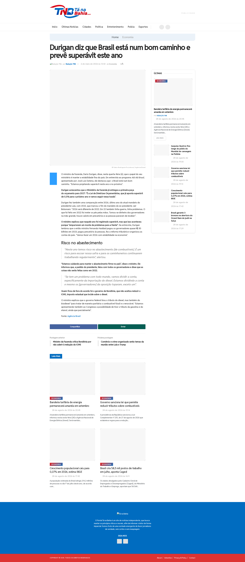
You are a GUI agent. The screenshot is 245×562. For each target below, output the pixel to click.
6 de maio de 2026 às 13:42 (93, 64)
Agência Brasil (74, 316)
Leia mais (160, 138)
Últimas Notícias (70, 26)
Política (99, 26)
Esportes (143, 26)
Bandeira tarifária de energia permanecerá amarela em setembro (173, 110)
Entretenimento (115, 26)
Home (115, 37)
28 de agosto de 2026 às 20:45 (169, 119)
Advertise (168, 558)
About (159, 558)
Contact (192, 558)
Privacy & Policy (180, 558)
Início (54, 26)
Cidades (86, 26)
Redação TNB (71, 64)
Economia (127, 37)
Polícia (131, 26)
